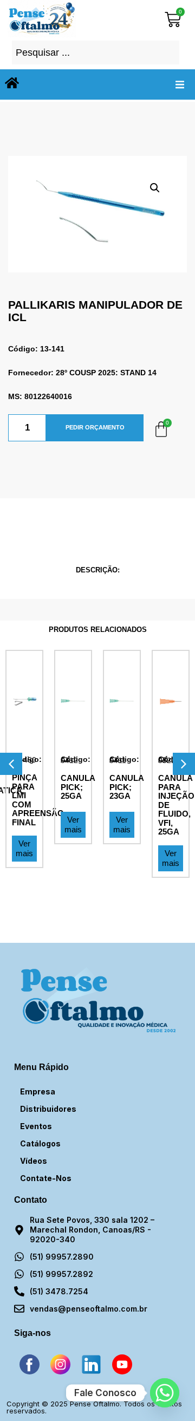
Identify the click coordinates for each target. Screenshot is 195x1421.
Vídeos (33, 1160)
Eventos (36, 1126)
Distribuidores (48, 1108)
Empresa (37, 1091)
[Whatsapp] (164, 1392)
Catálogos (40, 1143)
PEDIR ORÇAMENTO (95, 427)
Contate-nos (46, 1178)
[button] (180, 84)
